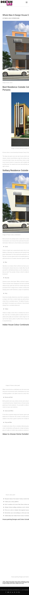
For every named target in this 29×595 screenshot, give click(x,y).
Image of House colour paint (21, 582)
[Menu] (26, 2)
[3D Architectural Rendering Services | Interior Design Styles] (4, 4)
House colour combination (20, 581)
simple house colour (19, 583)
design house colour (10, 581)
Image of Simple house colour (9, 583)
